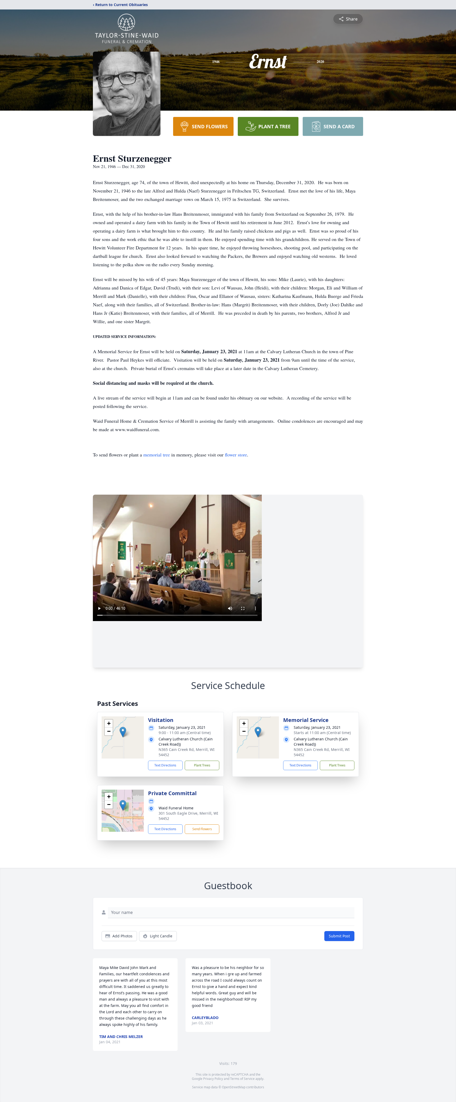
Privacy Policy (213, 1078)
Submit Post (339, 935)
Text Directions (165, 765)
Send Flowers (202, 829)
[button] (123, 732)
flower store (236, 454)
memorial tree (156, 454)
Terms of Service (242, 1078)
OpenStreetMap (233, 1087)
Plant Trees (202, 765)
